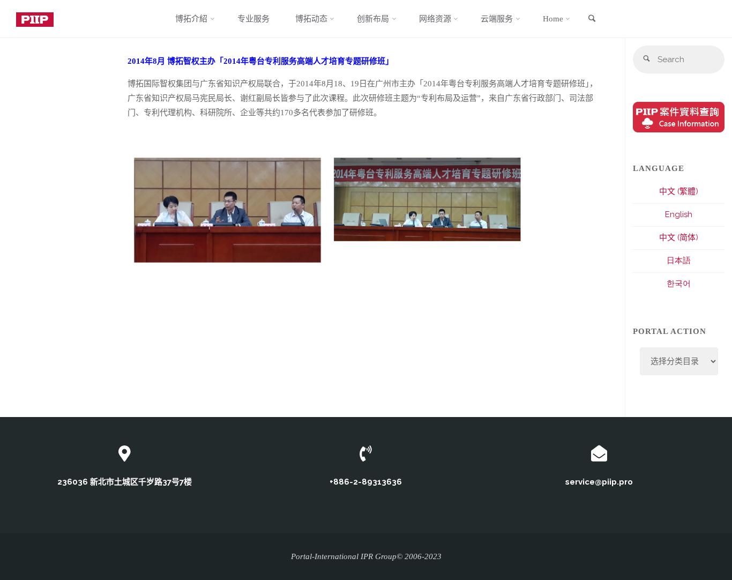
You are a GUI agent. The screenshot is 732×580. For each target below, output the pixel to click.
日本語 (679, 260)
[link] (591, 19)
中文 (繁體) (678, 191)
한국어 (679, 283)
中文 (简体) (678, 237)
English (678, 214)
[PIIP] (35, 18)
